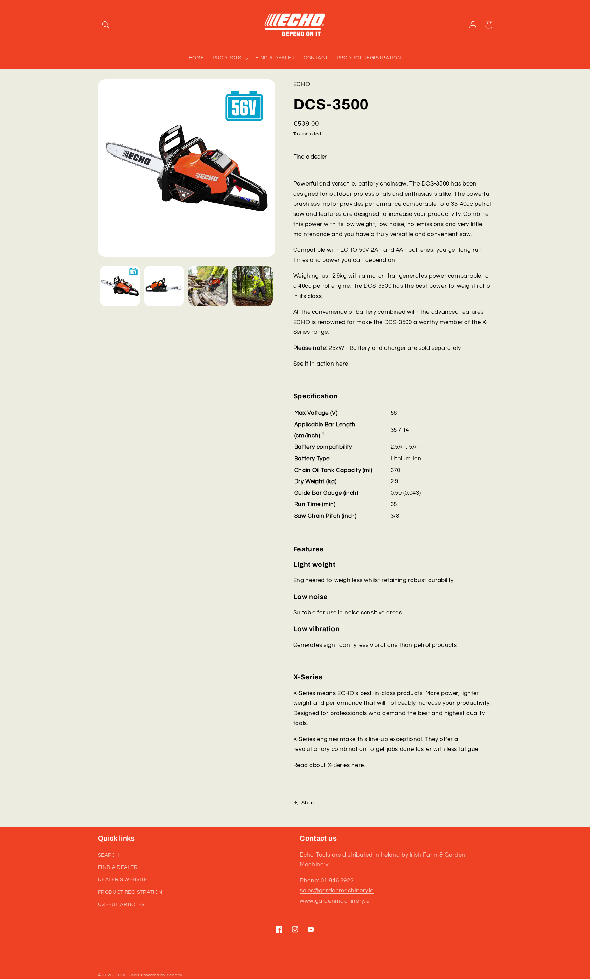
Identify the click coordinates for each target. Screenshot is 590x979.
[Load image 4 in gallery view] (252, 286)
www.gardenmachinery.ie (335, 901)
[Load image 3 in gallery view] (208, 286)
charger (395, 348)
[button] (106, 25)
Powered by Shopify (161, 975)
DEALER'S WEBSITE (123, 879)
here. (358, 765)
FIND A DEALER (118, 867)
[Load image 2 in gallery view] (164, 286)
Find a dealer (310, 157)
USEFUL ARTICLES (121, 904)
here (342, 364)
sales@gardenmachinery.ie (337, 891)
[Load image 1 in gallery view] (120, 286)
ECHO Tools (127, 975)
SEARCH (108, 855)
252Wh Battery (349, 348)
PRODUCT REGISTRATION (130, 892)
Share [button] (308, 802)
